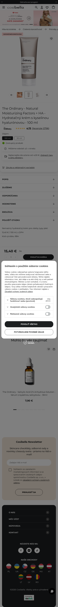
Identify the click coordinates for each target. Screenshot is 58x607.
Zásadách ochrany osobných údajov (19, 292)
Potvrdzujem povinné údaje (29, 332)
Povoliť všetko (29, 324)
